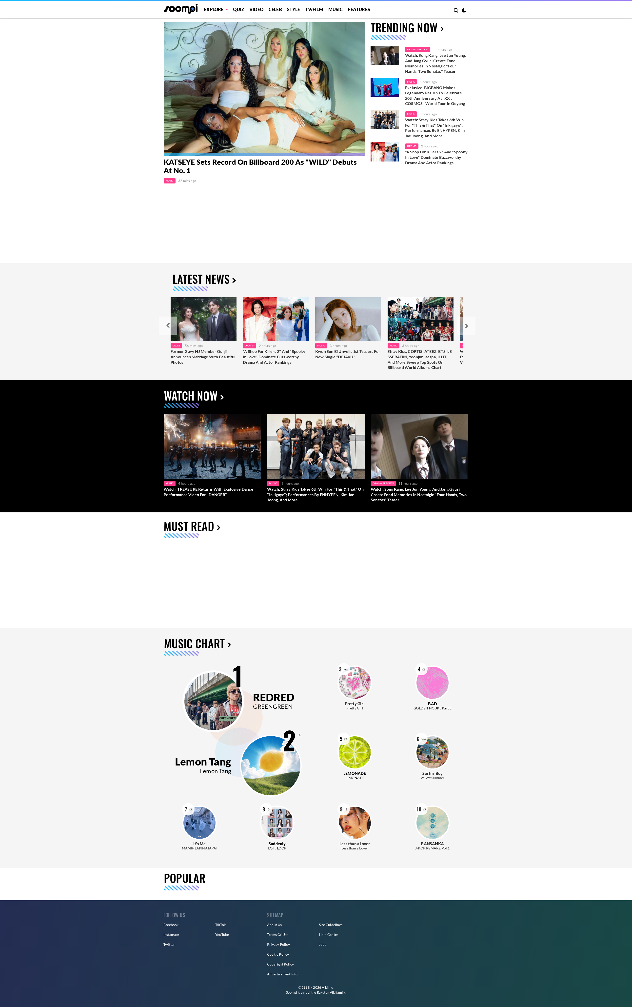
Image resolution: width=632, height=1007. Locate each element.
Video (256, 9)
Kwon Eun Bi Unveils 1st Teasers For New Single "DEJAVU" (347, 354)
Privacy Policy (278, 944)
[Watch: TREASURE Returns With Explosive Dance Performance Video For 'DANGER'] (212, 446)
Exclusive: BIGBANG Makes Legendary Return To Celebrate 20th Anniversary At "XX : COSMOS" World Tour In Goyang (435, 95)
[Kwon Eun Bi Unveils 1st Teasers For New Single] (348, 319)
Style (293, 9)
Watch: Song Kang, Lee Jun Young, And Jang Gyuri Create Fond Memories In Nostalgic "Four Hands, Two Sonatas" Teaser (435, 63)
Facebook (171, 925)
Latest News (201, 278)
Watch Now (190, 395)
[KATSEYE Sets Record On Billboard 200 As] (264, 89)
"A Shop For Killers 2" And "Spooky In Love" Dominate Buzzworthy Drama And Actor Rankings (436, 157)
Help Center (328, 934)
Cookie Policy (278, 954)
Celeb (275, 9)
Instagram (171, 934)
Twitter (169, 944)
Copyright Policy (280, 964)
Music (335, 9)
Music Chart (194, 643)
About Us (274, 925)
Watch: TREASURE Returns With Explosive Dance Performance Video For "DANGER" (208, 492)
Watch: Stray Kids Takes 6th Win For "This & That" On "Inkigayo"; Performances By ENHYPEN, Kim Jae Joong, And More (435, 127)
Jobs (322, 944)
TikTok (220, 925)
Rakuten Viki (326, 992)
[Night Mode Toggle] (464, 11)
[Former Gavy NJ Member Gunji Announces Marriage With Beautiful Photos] (204, 319)
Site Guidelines (330, 925)
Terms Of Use (277, 934)
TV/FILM (314, 9)
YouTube (222, 934)
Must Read (189, 526)
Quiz (238, 9)
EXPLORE (213, 9)
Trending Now (404, 27)
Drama (411, 145)
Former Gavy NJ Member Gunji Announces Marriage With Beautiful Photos (203, 356)
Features (359, 9)
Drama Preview (417, 49)
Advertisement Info (282, 974)
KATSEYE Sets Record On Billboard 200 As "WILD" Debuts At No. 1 (260, 166)
